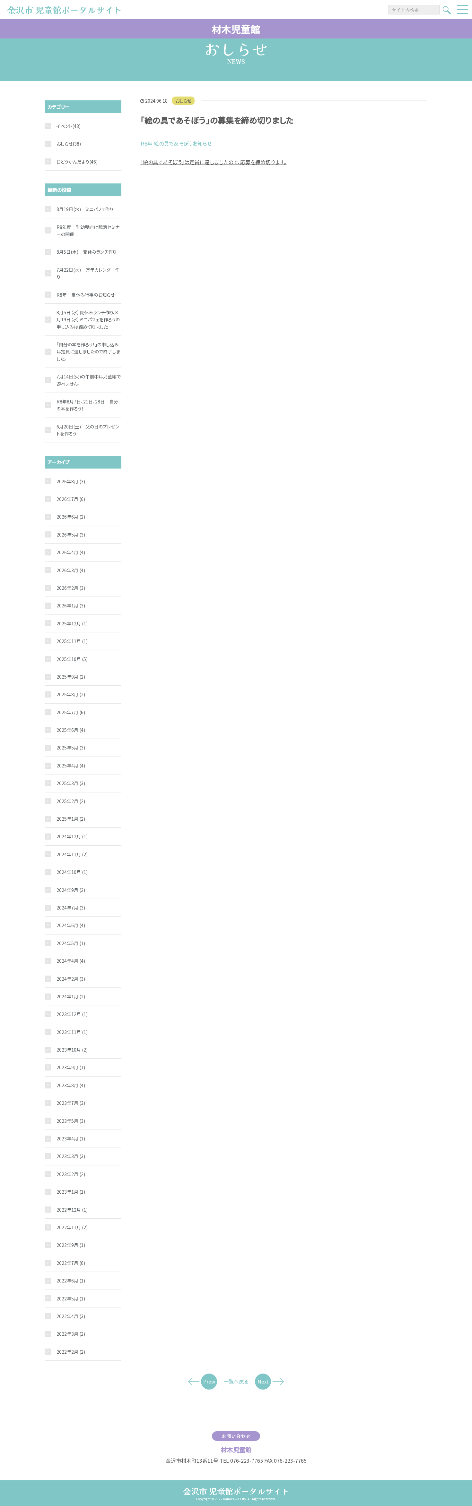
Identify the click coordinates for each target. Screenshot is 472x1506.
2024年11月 (72, 854)
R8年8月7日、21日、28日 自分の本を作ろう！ (87, 405)
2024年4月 (71, 961)
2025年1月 (71, 819)
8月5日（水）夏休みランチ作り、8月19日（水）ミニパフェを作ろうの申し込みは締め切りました (88, 319)
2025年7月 (71, 712)
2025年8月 (71, 694)
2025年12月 (72, 623)
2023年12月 (72, 1014)
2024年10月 (72, 872)
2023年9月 (71, 1067)
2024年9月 (71, 890)
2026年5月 (71, 534)
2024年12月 (72, 836)
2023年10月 (72, 1049)
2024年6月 (71, 925)
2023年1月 (71, 1192)
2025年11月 (72, 641)
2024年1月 (71, 996)
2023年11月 (72, 1032)
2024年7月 (71, 907)
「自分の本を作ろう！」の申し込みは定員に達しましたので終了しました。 (88, 351)
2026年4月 (71, 552)
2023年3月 (71, 1156)
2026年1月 (71, 605)
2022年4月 (71, 1316)
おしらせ (183, 100)
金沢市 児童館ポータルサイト (236, 1491)
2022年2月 (71, 1352)
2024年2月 (71, 979)
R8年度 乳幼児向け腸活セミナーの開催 (88, 230)
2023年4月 (71, 1138)
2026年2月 (71, 588)
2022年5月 (71, 1298)
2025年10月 (72, 659)
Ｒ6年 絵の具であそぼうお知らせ (176, 143)
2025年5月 (71, 747)
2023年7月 (71, 1103)
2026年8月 (71, 481)
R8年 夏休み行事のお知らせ (86, 295)
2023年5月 (71, 1121)
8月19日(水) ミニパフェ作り (85, 209)
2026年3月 (71, 570)
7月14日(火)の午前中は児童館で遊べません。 (89, 380)
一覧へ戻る (236, 1381)
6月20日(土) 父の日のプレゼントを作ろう (88, 430)
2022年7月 (71, 1263)
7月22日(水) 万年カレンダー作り (88, 273)
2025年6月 (71, 730)
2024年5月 (71, 943)
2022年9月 (71, 1245)
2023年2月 (71, 1174)
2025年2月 (71, 801)
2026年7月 (71, 499)
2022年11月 (72, 1227)
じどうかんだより (73, 161)
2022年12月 (72, 1209)
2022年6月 (71, 1280)
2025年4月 (71, 765)
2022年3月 (71, 1334)
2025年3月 (71, 783)
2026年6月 (71, 516)
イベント (64, 126)
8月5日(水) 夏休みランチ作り (87, 252)
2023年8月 (71, 1085)
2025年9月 (71, 676)
